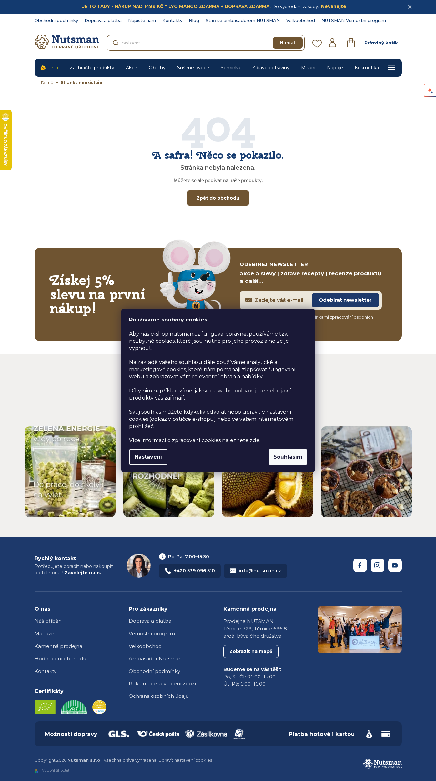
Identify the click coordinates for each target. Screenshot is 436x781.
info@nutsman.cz (260, 571)
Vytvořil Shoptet (55, 770)
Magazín (45, 633)
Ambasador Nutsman (155, 659)
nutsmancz (377, 565)
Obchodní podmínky (56, 20)
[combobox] (206, 43)
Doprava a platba (103, 20)
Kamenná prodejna (58, 646)
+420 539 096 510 (194, 571)
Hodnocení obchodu (60, 659)
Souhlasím (287, 457)
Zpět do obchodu (218, 198)
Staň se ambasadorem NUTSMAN (243, 20)
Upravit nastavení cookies (185, 760)
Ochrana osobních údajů (159, 696)
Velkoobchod (300, 20)
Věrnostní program (152, 633)
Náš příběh (48, 621)
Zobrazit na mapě (250, 651)
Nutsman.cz (360, 565)
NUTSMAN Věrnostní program (353, 20)
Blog (194, 20)
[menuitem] (49, 68)
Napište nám (142, 20)
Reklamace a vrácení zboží (162, 683)
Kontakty (172, 20)
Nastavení (148, 457)
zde (254, 440)
